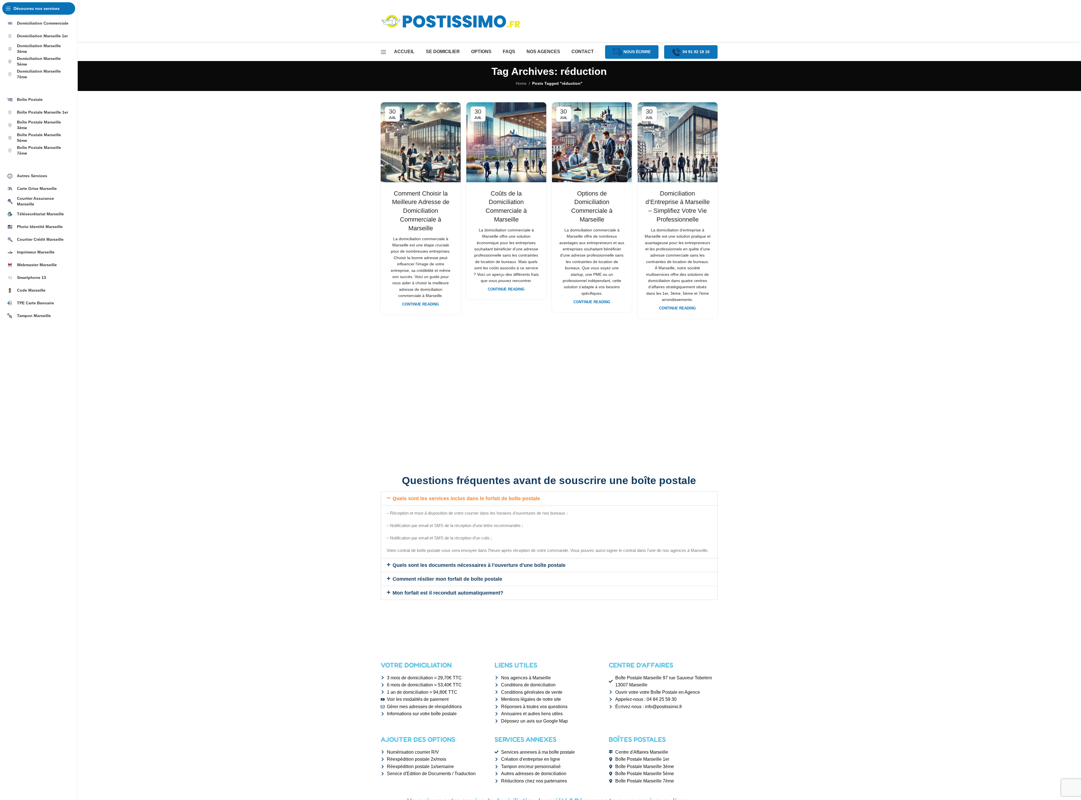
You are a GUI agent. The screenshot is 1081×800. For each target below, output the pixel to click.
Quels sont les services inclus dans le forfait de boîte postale (466, 498)
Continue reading (420, 304)
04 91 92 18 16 (696, 51)
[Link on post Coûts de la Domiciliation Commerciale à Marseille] (506, 142)
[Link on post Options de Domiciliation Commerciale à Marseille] (592, 142)
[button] (549, 498)
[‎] (38, 87)
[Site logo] (451, 21)
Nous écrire (637, 51)
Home (521, 83)
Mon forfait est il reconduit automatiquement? (448, 593)
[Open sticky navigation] (383, 52)
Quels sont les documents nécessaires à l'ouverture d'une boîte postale (479, 565)
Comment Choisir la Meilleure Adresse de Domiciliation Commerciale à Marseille (420, 211)
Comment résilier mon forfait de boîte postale (447, 579)
